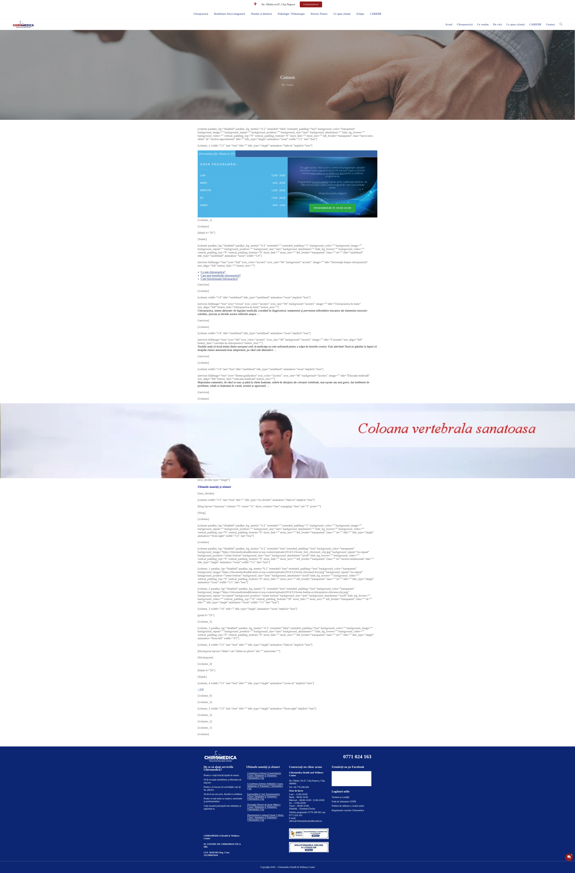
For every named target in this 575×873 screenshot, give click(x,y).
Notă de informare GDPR (344, 801)
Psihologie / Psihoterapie (291, 13)
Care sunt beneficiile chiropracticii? (221, 275)
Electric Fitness (319, 13)
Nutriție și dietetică (261, 13)
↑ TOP (201, 689)
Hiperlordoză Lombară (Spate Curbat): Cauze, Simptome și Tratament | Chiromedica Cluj (265, 817)
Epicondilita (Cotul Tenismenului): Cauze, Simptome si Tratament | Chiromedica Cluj (263, 796)
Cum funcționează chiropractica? (219, 278)
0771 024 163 (357, 756)
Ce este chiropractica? (213, 272)
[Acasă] (283, 85)
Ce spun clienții (342, 13)
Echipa (360, 13)
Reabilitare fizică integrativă (229, 13)
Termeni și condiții (340, 797)
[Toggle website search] (561, 24)
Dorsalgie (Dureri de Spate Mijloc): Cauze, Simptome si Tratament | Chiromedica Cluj (264, 807)
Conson (290, 85)
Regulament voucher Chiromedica (348, 810)
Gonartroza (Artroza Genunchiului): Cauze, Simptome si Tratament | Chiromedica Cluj (264, 775)
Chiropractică (200, 13)
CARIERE (376, 13)
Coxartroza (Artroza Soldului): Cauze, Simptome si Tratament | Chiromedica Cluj (265, 786)
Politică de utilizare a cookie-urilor (348, 806)
